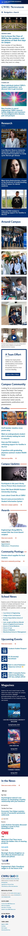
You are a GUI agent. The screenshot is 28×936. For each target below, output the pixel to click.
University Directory (5, 930)
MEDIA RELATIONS (6, 890)
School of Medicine (9, 630)
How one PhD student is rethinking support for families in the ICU (13, 444)
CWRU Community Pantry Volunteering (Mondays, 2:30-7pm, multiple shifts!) (16, 675)
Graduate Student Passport (17, 648)
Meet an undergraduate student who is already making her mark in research (13, 436)
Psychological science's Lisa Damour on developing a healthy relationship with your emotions (13, 799)
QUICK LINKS (5, 901)
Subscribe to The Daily (6, 907)
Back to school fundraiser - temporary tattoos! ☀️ (17, 666)
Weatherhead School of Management (14, 632)
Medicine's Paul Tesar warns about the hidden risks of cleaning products (14, 841)
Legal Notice (4, 884)
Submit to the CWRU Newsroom (8, 909)
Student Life (5, 82)
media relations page (15, 893)
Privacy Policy (11, 884)
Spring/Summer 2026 (14, 724)
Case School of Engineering (11, 613)
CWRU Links (5, 921)
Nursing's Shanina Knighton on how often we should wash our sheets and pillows (12, 855)
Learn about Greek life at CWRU (13, 495)
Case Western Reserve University (12, 878)
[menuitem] (14, 904)
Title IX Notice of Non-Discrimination (9, 886)
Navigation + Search (10, 12)
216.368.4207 (17, 895)
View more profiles (7, 458)
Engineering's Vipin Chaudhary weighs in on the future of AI (12, 867)
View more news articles (8, 785)
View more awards (7, 538)
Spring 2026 (14, 748)
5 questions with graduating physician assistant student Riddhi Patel (14, 452)
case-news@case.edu (5, 897)
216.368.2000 (4, 882)
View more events (6, 644)
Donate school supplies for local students (13, 556)
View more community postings (11, 561)
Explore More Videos (12, 374)
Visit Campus (4, 928)
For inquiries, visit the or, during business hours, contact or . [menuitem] (11, 895)
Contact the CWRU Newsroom (8, 903)
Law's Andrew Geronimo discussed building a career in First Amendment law (14, 826)
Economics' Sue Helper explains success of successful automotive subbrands (13, 813)
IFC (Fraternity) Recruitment (13, 658)
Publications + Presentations (10, 546)
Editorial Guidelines (5, 905)
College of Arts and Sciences (12, 615)
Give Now (3, 926)
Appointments (5, 544)
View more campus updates (9, 505)
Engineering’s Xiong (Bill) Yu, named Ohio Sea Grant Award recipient (12, 532)
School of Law (7, 628)
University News (6, 33)
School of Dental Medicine (11, 626)
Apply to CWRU (4, 924)
